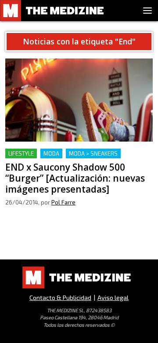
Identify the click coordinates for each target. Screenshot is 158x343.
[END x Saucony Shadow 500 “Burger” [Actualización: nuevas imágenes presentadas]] (79, 100)
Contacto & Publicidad (60, 297)
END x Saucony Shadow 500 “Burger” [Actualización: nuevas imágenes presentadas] (78, 159)
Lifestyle (21, 153)
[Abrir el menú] (147, 10)
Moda (51, 153)
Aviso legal (113, 297)
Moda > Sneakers (93, 153)
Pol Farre (63, 202)
